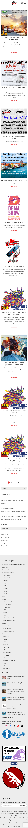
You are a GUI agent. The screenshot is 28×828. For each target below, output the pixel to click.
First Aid (6, 644)
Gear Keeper (7, 647)
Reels (5, 639)
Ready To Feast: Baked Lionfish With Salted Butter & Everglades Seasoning (15, 691)
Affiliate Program (14, 822)
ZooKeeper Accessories (8, 572)
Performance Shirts (9, 602)
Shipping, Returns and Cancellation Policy (17, 820)
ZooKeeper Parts (6, 570)
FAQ (2, 543)
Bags (5, 663)
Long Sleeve (8, 604)
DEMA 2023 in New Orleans (14, 222)
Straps (5, 591)
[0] (22, 3)
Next (19, 482)
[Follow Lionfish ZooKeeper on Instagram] (6, 726)
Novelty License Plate (9, 660)
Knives (5, 650)
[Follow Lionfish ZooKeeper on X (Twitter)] (14, 726)
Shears (6, 588)
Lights (5, 586)
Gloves (6, 580)
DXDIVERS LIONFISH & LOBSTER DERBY (14, 88)
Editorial (3, 540)
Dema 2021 (4, 538)
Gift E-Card (7, 668)
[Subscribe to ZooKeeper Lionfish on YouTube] (18, 726)
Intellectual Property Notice (15, 818)
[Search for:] (14, 488)
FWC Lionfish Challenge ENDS (14, 266)
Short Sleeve (8, 607)
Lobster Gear (7, 652)
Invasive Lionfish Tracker (10, 626)
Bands (5, 594)
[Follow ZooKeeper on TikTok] (22, 726)
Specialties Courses (9, 631)
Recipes (3, 546)
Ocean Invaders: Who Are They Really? (11, 498)
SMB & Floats (7, 642)
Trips (3, 596)
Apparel (4, 599)
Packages (6, 636)
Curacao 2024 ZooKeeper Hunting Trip (14, 180)
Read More (14, 52)
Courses (4, 623)
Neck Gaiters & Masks (9, 620)
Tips (5, 583)
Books (5, 666)
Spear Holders (7, 578)
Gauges (7, 655)
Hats (5, 615)
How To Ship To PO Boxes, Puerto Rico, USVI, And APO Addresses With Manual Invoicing (16, 706)
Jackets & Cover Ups (9, 618)
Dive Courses (7, 628)
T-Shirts (6, 610)
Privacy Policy (3, 818)
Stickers (6, 658)
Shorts (5, 612)
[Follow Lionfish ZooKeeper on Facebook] (10, 726)
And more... (5, 634)
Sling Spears (7, 575)
